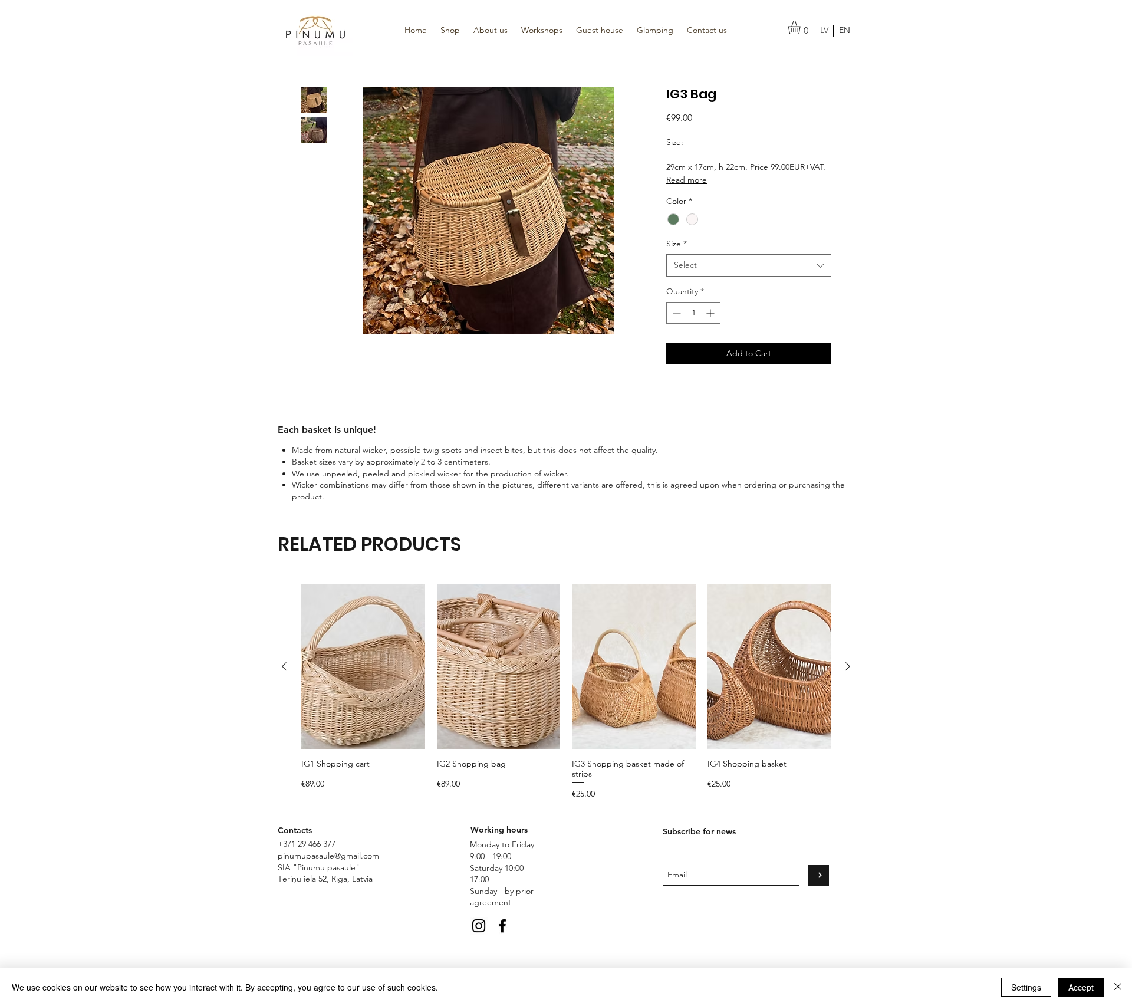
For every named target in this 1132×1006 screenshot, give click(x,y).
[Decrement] (675, 313)
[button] (802, 27)
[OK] (818, 875)
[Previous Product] (284, 666)
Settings (1026, 987)
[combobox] (748, 265)
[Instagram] (479, 926)
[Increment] (711, 313)
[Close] (1118, 987)
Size (676, 243)
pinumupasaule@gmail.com (328, 855)
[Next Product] (848, 666)
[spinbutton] (693, 313)
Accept (1081, 987)
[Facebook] (502, 926)
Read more (686, 180)
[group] (566, 692)
